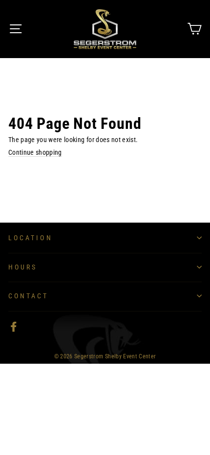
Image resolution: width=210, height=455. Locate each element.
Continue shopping (35, 152)
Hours (22, 267)
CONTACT (28, 296)
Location (30, 238)
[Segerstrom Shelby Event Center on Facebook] (13, 326)
